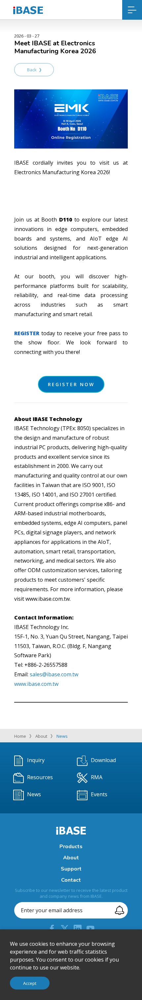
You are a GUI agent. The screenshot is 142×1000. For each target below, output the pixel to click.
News (62, 736)
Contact (71, 880)
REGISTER (26, 333)
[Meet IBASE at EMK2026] (71, 118)
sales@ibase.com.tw (54, 674)
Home (20, 736)
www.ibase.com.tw (36, 683)
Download (103, 760)
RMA (96, 777)
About (41, 736)
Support (71, 868)
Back (32, 70)
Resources (40, 777)
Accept (29, 983)
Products (71, 846)
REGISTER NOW (71, 384)
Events (99, 794)
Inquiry (36, 760)
